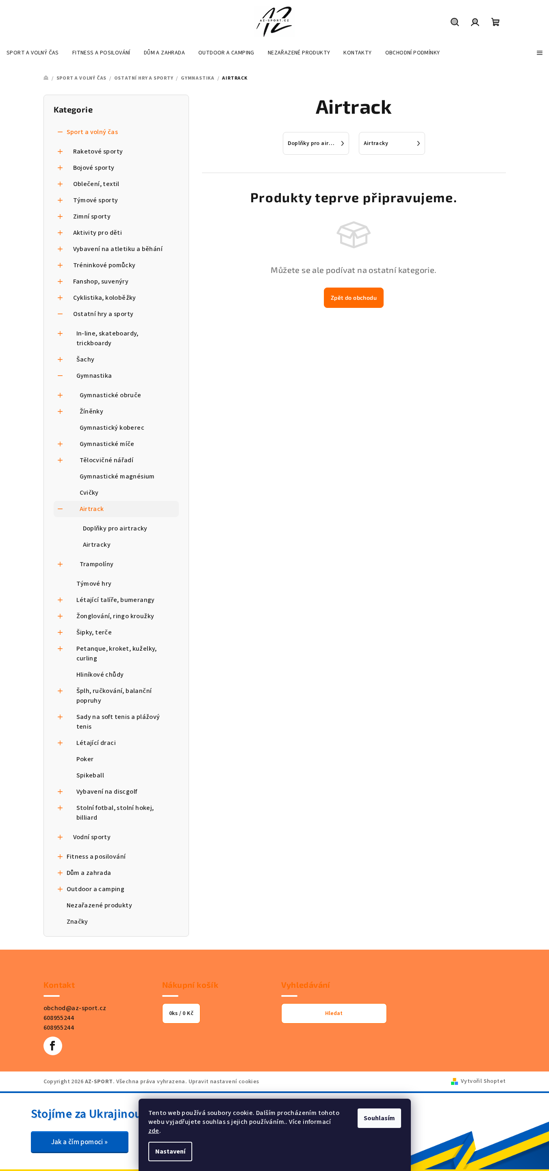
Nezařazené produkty (99, 905)
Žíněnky (92, 411)
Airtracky (97, 544)
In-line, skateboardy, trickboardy (107, 338)
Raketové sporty (98, 151)
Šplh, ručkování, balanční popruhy (114, 695)
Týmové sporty (95, 200)
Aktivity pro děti (97, 232)
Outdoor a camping (96, 889)
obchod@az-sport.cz (74, 1008)
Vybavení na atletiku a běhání (118, 249)
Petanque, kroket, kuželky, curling (116, 653)
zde (153, 1130)
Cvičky (89, 492)
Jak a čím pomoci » (79, 1142)
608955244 (58, 1017)
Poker (85, 759)
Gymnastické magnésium (117, 476)
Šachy (85, 359)
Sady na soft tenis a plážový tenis (118, 721)
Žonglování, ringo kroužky (115, 616)
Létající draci (96, 742)
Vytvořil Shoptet (483, 1081)
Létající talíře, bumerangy (115, 599)
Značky (77, 921)
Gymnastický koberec (112, 427)
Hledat (334, 1013)
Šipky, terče (94, 632)
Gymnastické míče (107, 443)
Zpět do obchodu (354, 297)
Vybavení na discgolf (106, 791)
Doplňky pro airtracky (115, 528)
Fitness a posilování (96, 856)
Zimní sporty (92, 216)
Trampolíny (97, 564)
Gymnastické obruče (110, 395)
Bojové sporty (94, 167)
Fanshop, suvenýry (101, 281)
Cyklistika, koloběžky (104, 297)
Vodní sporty (92, 837)
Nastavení (170, 1151)
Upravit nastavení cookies (224, 1082)
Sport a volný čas (92, 132)
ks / (181, 1013)
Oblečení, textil (96, 184)
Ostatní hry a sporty (103, 314)
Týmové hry (94, 583)
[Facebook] (52, 1046)
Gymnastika (94, 375)
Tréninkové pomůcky (104, 265)
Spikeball (90, 775)
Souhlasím (379, 1118)
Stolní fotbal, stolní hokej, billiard (115, 812)
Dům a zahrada (89, 872)
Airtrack (92, 508)
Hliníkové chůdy (100, 674)
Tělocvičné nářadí (107, 460)
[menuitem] (32, 52)
